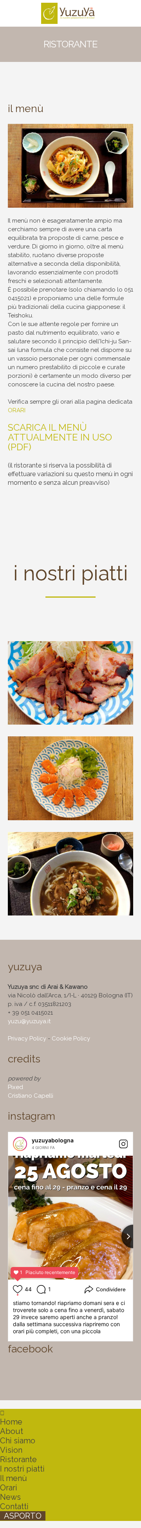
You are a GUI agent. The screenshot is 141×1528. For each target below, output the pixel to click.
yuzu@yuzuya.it (29, 1021)
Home (11, 1421)
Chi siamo (17, 1440)
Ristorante (18, 1459)
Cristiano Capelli (30, 1095)
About (11, 1431)
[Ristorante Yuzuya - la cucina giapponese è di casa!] (70, 13)
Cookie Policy (71, 1038)
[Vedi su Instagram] (123, 1144)
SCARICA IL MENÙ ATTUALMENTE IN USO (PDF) (60, 437)
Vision (11, 1450)
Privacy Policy (27, 1038)
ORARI (16, 410)
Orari (8, 1487)
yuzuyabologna (53, 1140)
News (10, 1497)
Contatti (14, 1506)
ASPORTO (23, 1516)
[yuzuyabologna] (19, 1143)
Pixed (15, 1087)
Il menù (13, 1478)
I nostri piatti (22, 1469)
